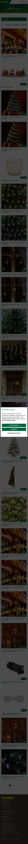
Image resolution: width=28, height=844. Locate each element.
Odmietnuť (14, 429)
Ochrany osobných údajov (8, 421)
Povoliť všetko (14, 425)
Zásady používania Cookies (9, 419)
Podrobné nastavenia (14, 433)
